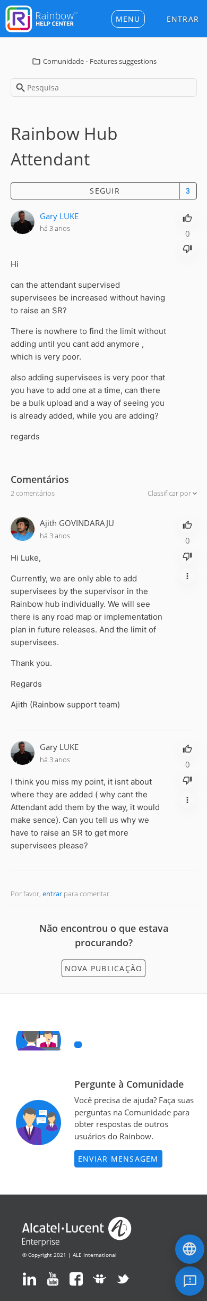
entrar (52, 893)
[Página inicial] (41, 17)
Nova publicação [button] (104, 968)
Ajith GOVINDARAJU (77, 523)
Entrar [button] (183, 19)
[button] (128, 19)
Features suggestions (123, 61)
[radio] (187, 217)
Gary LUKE (59, 216)
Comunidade (63, 61)
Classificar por (170, 493)
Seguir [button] (105, 191)
